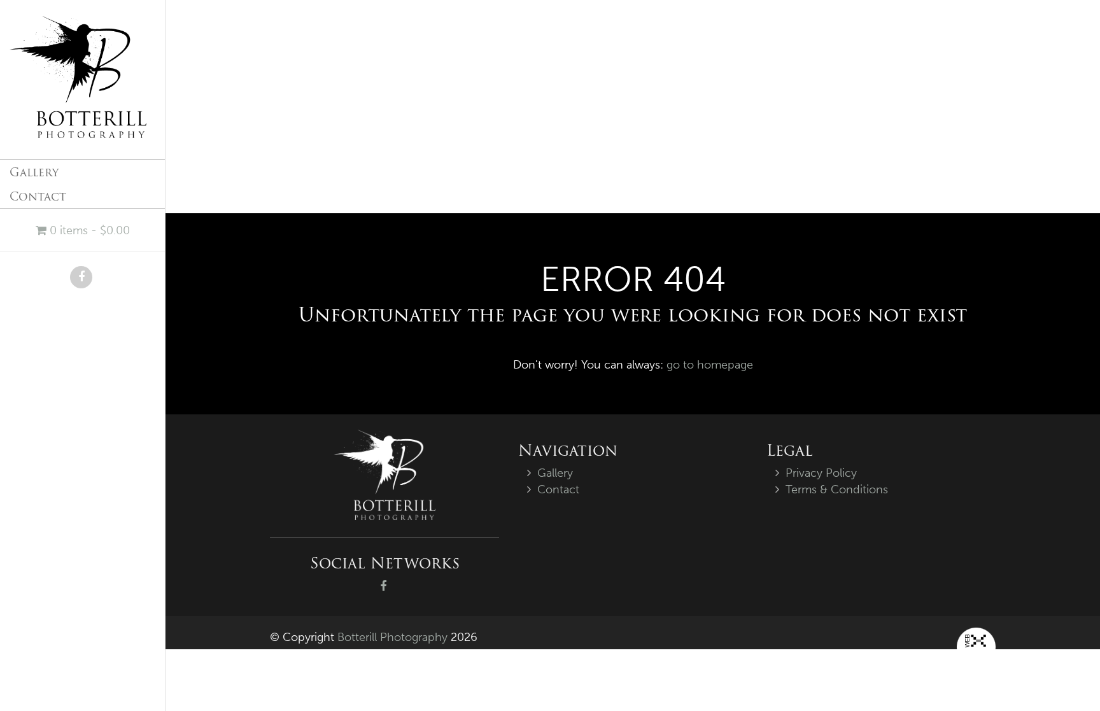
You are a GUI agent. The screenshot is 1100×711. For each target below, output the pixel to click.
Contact (38, 196)
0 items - (88, 230)
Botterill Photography (392, 637)
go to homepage (709, 365)
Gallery (34, 172)
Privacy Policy (821, 473)
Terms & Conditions (837, 489)
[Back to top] (1064, 675)
